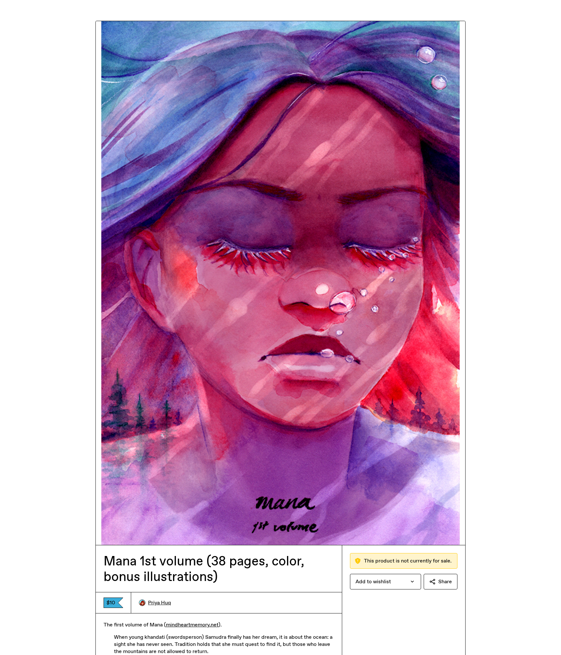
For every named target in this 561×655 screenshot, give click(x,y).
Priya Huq (159, 602)
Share (445, 581)
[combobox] (385, 581)
